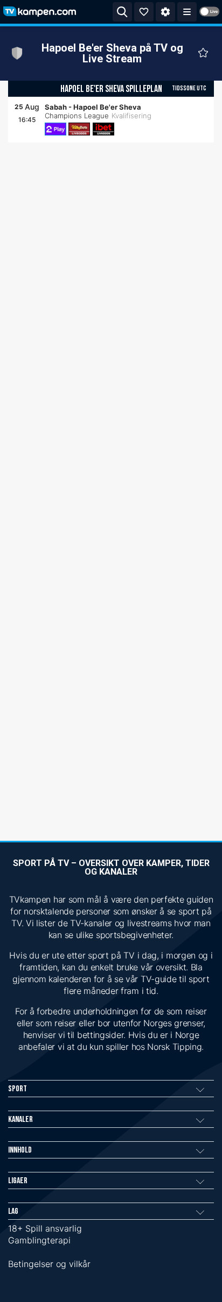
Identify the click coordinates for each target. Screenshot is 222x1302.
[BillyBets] (79, 129)
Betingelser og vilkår (49, 1263)
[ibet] (103, 129)
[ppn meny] (187, 12)
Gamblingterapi (39, 1240)
